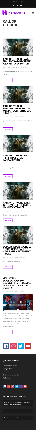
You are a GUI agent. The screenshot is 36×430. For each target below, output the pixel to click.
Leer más (8, 79)
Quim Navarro (8, 411)
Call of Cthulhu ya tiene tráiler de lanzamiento (15, 157)
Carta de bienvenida (10, 366)
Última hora (22, 67)
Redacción (6, 378)
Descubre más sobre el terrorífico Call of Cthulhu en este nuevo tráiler (17, 250)
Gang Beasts (18, 2)
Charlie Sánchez (12, 116)
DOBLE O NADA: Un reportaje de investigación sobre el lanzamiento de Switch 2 (17, 284)
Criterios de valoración (11, 375)
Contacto (6, 372)
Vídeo (22, 291)
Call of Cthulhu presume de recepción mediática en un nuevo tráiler (17, 109)
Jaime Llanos (10, 67)
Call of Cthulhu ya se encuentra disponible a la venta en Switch (17, 61)
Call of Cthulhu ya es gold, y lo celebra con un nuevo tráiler (17, 205)
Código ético (7, 369)
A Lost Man (17, 411)
